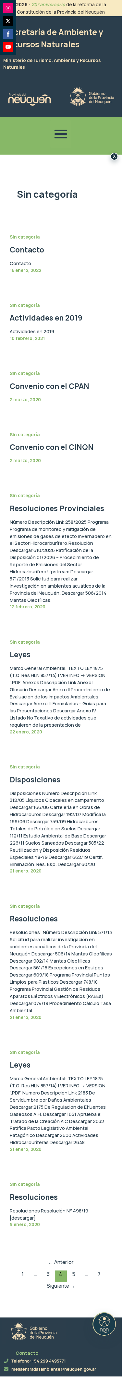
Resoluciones (34, 919)
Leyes (20, 655)
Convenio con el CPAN (49, 386)
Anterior (61, 1262)
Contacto (27, 250)
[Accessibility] (104, 1324)
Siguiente (61, 1285)
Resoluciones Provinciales (57, 508)
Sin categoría (25, 237)
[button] (60, 134)
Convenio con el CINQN (51, 447)
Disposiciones (35, 780)
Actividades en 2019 (46, 318)
